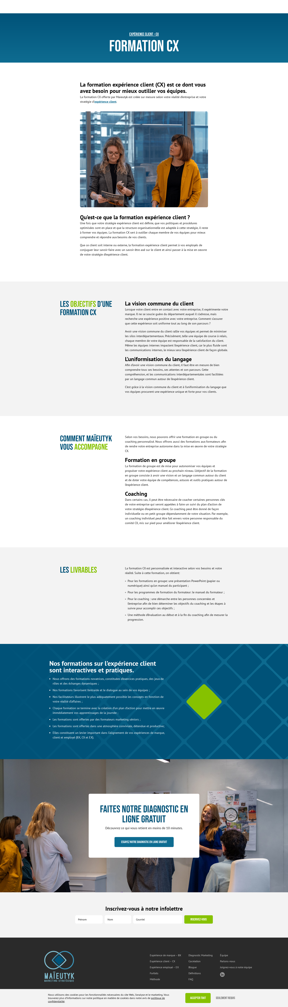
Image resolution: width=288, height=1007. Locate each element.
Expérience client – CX (144, 34)
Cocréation (194, 961)
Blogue (192, 967)
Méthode (155, 979)
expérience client (105, 102)
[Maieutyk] (59, 966)
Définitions (194, 973)
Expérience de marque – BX (165, 955)
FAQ (190, 979)
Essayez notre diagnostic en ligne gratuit (144, 842)
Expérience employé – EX (164, 967)
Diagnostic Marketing (200, 955)
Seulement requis (225, 998)
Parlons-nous (227, 961)
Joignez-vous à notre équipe (236, 967)
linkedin (222, 974)
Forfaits (154, 973)
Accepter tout (198, 998)
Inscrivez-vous (198, 919)
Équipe (224, 955)
